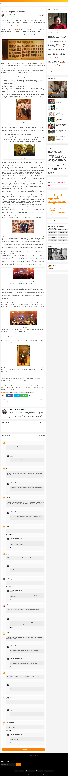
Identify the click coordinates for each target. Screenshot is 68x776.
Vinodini (8, 526)
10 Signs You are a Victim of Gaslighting (63, 232)
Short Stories (59, 210)
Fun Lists (56, 199)
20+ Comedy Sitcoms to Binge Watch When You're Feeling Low (61, 125)
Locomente (9, 441)
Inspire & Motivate (13, 392)
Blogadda (41, 385)
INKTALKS (16, 25)
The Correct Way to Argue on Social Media (63, 234)
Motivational (21, 392)
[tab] (10, 4)
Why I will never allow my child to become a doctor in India (61, 107)
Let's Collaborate (55, 3)
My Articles (41, 3)
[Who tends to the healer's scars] (51, 119)
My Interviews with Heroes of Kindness (53, 232)
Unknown (8, 497)
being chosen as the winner (29, 384)
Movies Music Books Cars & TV (54, 206)
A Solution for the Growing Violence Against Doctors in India (63, 229)
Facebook (10, 395)
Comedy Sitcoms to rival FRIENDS (61, 113)
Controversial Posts (52, 197)
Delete (11, 451)
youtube (53, 185)
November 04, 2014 (9, 443)
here (56, 57)
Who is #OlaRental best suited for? (61, 131)
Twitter (17, 395)
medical (50, 214)
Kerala (50, 203)
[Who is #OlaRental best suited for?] (51, 132)
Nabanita (8, 578)
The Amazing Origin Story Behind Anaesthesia (53, 240)
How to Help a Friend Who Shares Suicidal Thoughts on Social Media (53, 234)
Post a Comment (23, 749)
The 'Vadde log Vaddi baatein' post (60, 137)
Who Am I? (47, 3)
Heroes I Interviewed (49, 770)
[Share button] (29, 395)
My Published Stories (32, 3)
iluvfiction (8, 468)
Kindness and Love (56, 203)
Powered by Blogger (53, 220)
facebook (53, 182)
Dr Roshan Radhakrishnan (15, 409)
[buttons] (2, 1)
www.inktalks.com (28, 335)
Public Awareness (52, 210)
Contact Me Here (51, 71)
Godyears (3, 4)
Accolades (15, 3)
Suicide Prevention (52, 212)
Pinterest (53, 64)
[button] (65, 4)
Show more (42, 422)
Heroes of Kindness (52, 201)
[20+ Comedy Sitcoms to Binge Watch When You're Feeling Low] (51, 126)
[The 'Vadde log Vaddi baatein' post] (51, 138)
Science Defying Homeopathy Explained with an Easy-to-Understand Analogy (63, 240)
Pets (60, 208)
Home (10, 3)
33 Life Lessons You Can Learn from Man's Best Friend (63, 237)
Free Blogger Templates (29, 774)
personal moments (8, 8)
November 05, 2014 (13, 456)
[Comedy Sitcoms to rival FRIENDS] (51, 113)
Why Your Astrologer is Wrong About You (53, 237)
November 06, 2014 (13, 591)
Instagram (57, 64)
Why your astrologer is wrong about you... (61, 100)
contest (7, 392)
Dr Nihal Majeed (10, 722)
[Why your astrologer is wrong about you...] (51, 101)
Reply (7, 451)
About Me (22, 770)
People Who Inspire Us (53, 208)
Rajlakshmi (8, 604)
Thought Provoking (61, 212)
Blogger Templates (45, 774)
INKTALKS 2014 (16, 29)
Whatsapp (24, 395)
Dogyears (60, 197)
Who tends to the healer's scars (60, 119)
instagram (63, 182)
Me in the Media (23, 3)
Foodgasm (51, 199)
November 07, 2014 (13, 710)
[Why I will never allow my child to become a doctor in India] (51, 107)
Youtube (61, 64)
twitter (63, 185)
